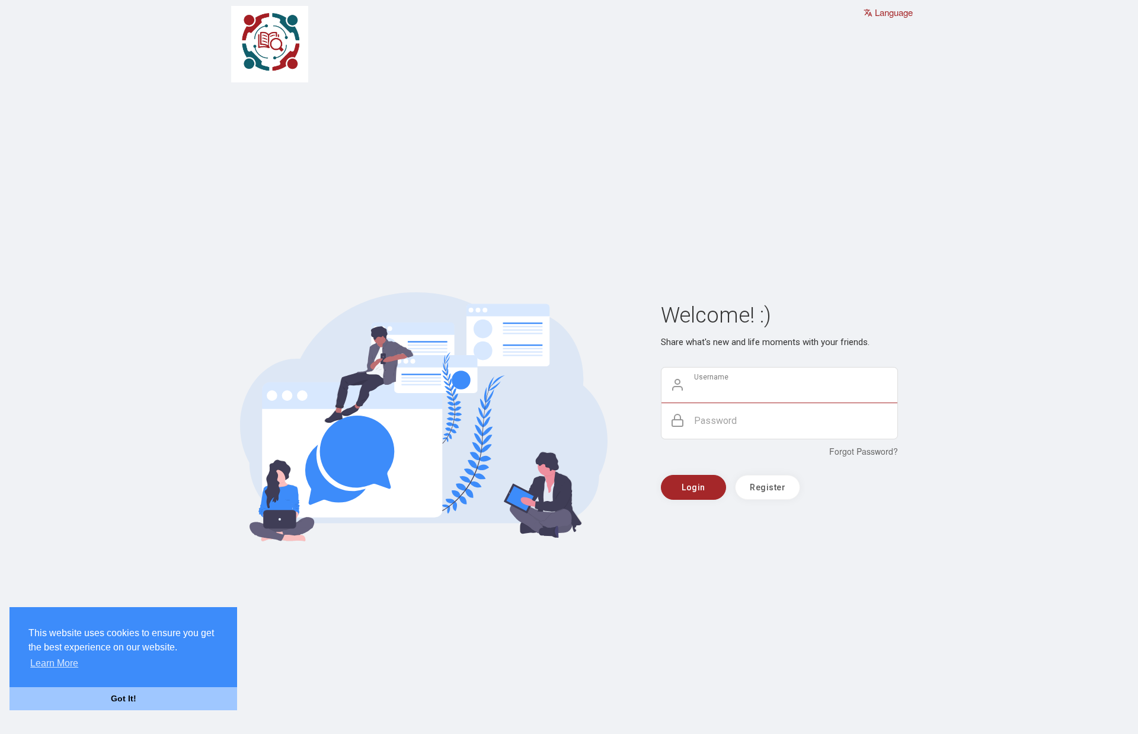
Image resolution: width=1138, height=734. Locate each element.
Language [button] (892, 12)
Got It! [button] (123, 698)
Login (693, 487)
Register (767, 487)
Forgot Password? (863, 451)
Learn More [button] (54, 663)
